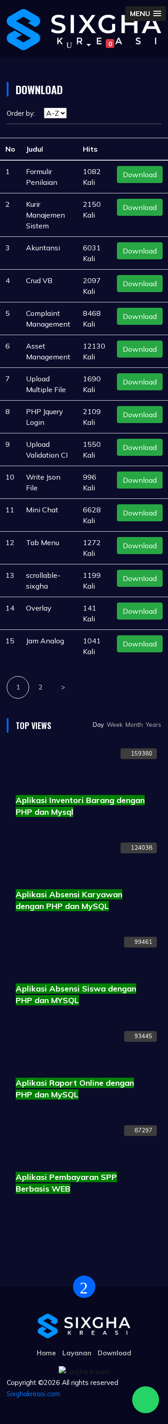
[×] (145, 1399)
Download (140, 174)
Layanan (76, 1353)
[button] (84, 45)
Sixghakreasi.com (33, 1393)
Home (46, 1353)
